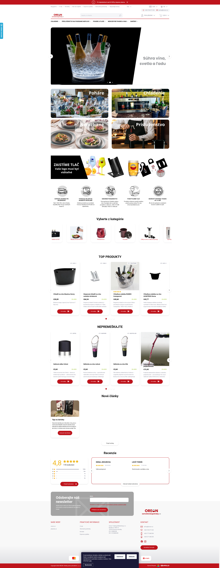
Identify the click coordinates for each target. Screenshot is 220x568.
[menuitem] (55, 21)
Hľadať (120, 15)
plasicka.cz (54, 529)
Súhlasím (132, 556)
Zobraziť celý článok (65, 433)
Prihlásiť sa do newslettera (99, 509)
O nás (60, 6)
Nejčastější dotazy (115, 6)
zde (90, 561)
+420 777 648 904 (149, 533)
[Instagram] (145, 541)
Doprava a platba (88, 6)
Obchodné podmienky (101, 6)
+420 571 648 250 (149, 536)
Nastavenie (88, 565)
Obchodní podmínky (85, 529)
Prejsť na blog (110, 443)
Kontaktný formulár (149, 547)
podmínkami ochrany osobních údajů (116, 504)
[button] (54, 56)
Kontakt (82, 531)
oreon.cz (53, 526)
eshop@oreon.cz (148, 526)
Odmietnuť (120, 556)
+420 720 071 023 (149, 530)
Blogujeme (54, 6)
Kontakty (67, 6)
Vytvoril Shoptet (151, 565)
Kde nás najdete (76, 6)
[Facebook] (142, 541)
